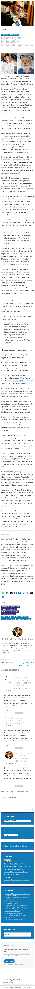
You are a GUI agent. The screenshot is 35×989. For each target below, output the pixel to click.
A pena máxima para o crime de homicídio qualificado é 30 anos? (17, 894)
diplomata (6, 616)
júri (14, 619)
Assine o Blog (9, 946)
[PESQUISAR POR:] (17, 934)
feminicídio (24, 616)
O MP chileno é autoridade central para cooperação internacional (26, 662)
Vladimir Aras (14, 34)
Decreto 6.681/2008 (21, 264)
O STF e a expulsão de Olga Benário (15, 915)
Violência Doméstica (9, 614)
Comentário (28, 809)
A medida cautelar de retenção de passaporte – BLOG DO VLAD (23, 756)
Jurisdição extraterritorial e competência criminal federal (17, 898)
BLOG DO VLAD (17, 7)
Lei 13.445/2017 (26, 383)
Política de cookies (9, 982)
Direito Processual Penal (10, 611)
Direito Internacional (10, 609)
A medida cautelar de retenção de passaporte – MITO (14, 720)
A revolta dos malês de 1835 (13, 913)
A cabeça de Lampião (11, 903)
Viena (29, 619)
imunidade (6, 619)
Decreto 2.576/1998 (18, 381)
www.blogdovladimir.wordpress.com (16, 880)
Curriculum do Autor (11, 901)
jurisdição (21, 619)
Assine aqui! (9, 961)
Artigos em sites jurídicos (12, 911)
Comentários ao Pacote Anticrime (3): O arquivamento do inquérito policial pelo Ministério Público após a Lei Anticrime (17, 907)
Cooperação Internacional (11, 606)
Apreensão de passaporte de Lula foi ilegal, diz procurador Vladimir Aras (22, 683)
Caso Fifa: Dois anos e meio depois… (7, 661)
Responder (19, 713)
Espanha (15, 616)
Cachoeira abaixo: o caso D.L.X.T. (15, 920)
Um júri (7, 917)
